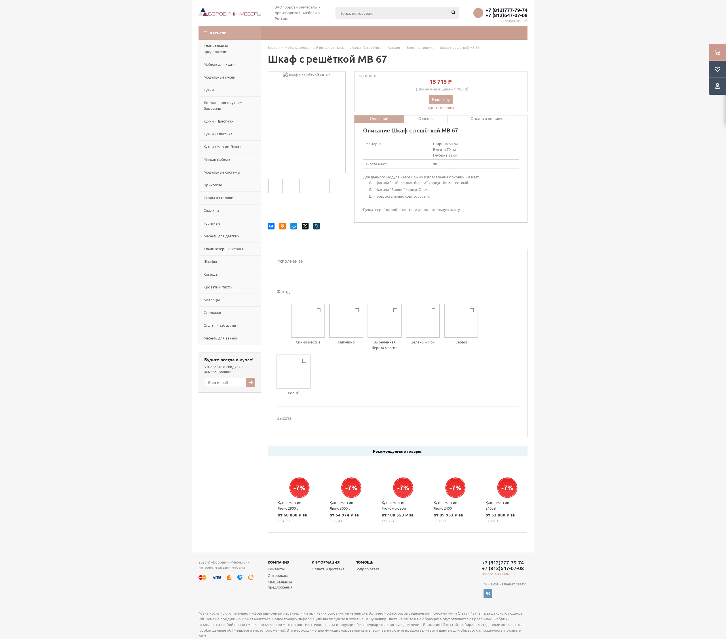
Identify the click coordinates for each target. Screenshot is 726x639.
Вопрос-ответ (367, 568)
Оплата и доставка (328, 568)
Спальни (211, 210)
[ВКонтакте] (272, 227)
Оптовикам (278, 575)
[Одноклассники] (283, 227)
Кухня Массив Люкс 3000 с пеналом (341, 508)
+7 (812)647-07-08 (506, 15)
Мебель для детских (221, 235)
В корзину (440, 99)
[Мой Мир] (294, 227)
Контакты (276, 568)
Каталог (218, 33)
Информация (326, 562)
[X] (306, 227)
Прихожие (213, 184)
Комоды (211, 274)
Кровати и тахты (218, 286)
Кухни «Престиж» (218, 121)
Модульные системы (222, 172)
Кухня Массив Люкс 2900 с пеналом (289, 508)
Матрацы (212, 299)
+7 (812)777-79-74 (506, 9)
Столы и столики (218, 197)
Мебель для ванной (221, 338)
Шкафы (210, 261)
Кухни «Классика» (219, 133)
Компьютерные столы (223, 248)
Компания (279, 562)
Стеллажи (212, 312)
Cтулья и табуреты (220, 325)
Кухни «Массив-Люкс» (222, 146)
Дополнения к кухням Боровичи (223, 105)
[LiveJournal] (317, 227)
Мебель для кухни (220, 64)
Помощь (364, 562)
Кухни (209, 89)
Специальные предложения (216, 48)
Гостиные (212, 223)
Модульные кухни (219, 77)
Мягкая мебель (217, 159)
